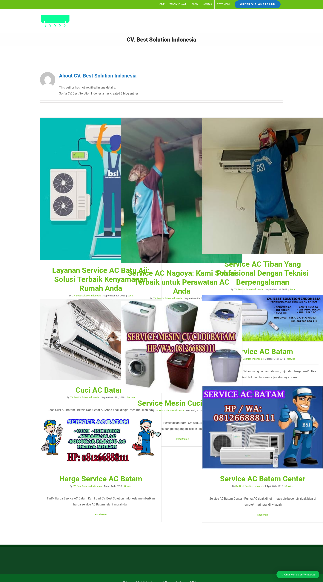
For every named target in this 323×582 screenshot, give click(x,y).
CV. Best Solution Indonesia (86, 295)
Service (291, 358)
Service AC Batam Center (262, 427)
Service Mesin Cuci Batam (181, 347)
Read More (181, 439)
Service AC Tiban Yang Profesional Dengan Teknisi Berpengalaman (262, 185)
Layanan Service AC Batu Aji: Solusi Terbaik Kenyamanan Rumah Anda (100, 189)
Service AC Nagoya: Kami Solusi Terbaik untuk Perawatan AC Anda (181, 190)
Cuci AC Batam (100, 339)
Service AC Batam (262, 318)
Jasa (292, 289)
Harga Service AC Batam (100, 440)
